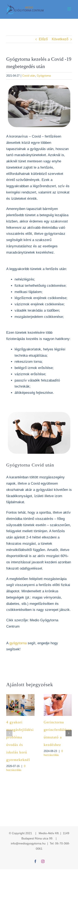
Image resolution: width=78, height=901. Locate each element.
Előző (43, 39)
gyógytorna (18, 643)
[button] (9, 733)
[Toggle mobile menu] (69, 9)
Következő (60, 39)
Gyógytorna (44, 75)
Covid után (28, 75)
